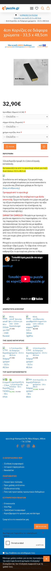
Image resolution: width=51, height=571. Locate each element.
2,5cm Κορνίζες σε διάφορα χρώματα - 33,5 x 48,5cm (40, 351)
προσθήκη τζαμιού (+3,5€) (13, 112)
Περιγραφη (8, 154)
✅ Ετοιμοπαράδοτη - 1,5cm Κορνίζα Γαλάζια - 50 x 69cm (16, 384)
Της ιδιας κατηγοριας (13, 340)
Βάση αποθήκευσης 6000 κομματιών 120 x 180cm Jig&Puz (40, 321)
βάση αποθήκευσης (11, 188)
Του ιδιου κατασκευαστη (14, 372)
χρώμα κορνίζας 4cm (11, 132)
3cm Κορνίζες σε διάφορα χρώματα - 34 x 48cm (40, 383)
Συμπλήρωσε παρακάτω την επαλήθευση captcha (20, 534)
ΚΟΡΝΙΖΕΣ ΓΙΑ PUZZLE (29, 15)
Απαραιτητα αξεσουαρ (13, 309)
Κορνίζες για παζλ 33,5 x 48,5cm (27, 18)
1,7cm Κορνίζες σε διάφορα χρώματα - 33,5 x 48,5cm (16, 351)
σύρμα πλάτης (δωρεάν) (13, 122)
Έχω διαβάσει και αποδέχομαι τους (20, 554)
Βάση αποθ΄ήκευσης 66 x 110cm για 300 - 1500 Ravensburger (15, 321)
